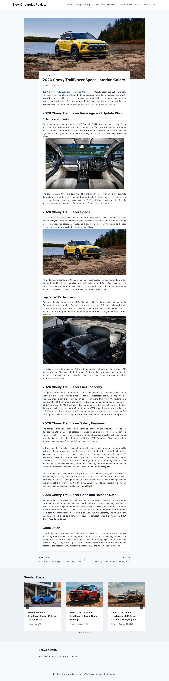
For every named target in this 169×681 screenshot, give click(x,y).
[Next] (141, 606)
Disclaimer (112, 4)
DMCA (122, 4)
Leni (46, 85)
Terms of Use (148, 4)
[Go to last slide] (27, 606)
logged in (55, 656)
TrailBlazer (48, 75)
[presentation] (42, 594)
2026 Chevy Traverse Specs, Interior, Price (110, 560)
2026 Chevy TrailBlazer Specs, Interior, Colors (66, 92)
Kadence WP (110, 674)
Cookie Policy (99, 4)
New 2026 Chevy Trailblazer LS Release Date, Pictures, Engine (123, 616)
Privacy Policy (133, 4)
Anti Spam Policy (82, 4)
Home (69, 4)
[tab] (79, 632)
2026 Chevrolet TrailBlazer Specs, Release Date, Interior (42, 616)
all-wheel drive (70, 411)
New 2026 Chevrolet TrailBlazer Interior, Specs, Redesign (84, 616)
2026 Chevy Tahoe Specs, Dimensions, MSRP (60, 560)
